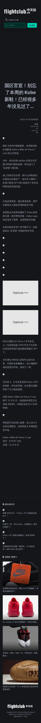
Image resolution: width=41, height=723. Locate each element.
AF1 (37, 128)
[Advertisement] (20, 49)
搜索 (33, 25)
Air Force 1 (35, 130)
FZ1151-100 (34, 126)
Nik (37, 133)
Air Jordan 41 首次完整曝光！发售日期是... (20, 622)
